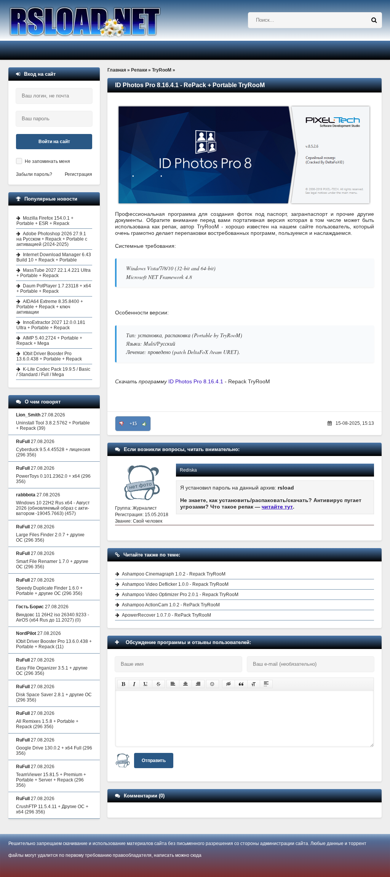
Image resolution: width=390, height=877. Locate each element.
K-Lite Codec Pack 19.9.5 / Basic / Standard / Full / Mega (53, 372)
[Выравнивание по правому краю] (198, 684)
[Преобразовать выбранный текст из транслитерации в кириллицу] (253, 684)
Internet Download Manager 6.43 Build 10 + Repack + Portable (53, 257)
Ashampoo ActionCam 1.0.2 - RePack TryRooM (171, 605)
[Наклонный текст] (134, 684)
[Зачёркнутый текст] (158, 684)
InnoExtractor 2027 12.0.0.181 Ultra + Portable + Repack (50, 325)
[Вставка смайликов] (212, 684)
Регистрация (78, 174)
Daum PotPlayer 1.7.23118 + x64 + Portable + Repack (53, 288)
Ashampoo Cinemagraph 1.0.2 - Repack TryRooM (173, 574)
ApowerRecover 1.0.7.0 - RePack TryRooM (166, 615)
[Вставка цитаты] (241, 684)
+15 (133, 423)
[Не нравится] (121, 423)
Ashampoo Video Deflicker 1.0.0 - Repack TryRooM (175, 584)
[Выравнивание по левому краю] (172, 684)
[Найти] (374, 20)
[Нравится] (144, 423)
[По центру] (185, 684)
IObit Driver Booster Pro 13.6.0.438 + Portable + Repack (49, 356)
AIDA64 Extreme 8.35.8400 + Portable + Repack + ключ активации (49, 307)
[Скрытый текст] (228, 684)
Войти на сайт (54, 141)
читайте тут (277, 507)
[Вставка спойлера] (266, 684)
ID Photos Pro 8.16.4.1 (196, 381)
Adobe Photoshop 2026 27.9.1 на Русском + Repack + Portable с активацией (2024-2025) (51, 239)
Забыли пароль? (34, 174)
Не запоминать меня (47, 161)
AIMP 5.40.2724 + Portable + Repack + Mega (49, 340)
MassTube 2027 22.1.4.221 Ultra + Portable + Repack (53, 273)
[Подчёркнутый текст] (145, 684)
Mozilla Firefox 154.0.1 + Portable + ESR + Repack (45, 220)
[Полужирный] (123, 684)
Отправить (154, 760)
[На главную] (104, 20)
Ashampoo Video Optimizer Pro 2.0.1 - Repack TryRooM (180, 594)
